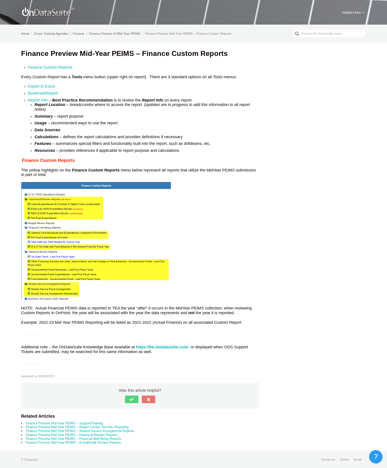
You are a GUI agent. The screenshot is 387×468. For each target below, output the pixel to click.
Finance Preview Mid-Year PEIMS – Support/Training (64, 423)
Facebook (328, 459)
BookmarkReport (43, 93)
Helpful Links (351, 12)
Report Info (38, 100)
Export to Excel (41, 86)
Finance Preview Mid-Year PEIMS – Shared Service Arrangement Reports (80, 431)
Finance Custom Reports (50, 67)
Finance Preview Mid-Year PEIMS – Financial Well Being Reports (73, 438)
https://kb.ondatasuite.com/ (162, 347)
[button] (131, 399)
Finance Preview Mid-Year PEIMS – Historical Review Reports (71, 435)
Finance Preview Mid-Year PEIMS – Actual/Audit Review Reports (73, 442)
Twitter (344, 459)
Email (357, 459)
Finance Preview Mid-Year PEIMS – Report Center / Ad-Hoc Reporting (77, 427)
